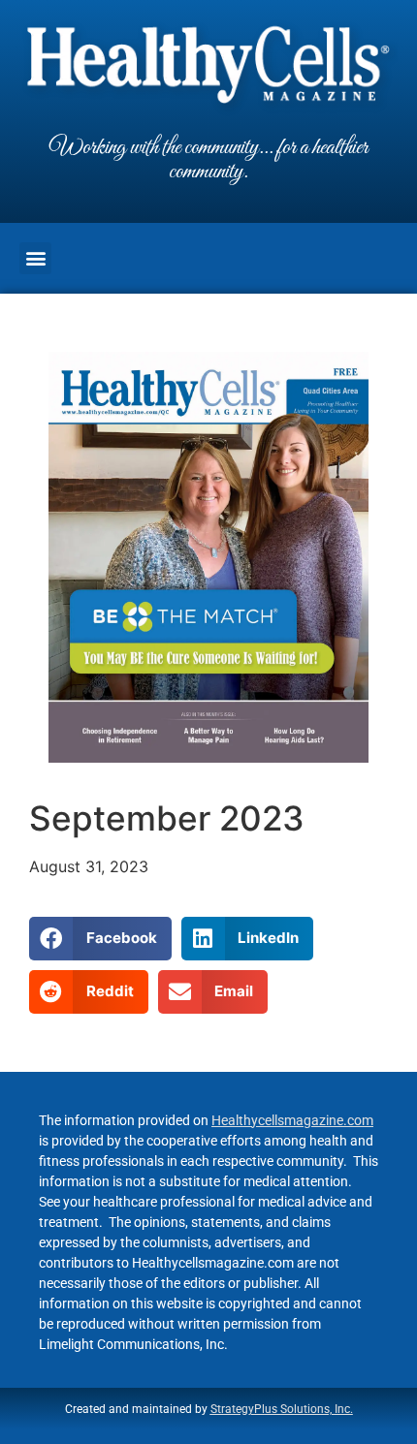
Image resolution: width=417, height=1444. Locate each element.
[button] (35, 258)
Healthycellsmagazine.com (292, 1120)
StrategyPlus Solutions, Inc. (281, 1409)
